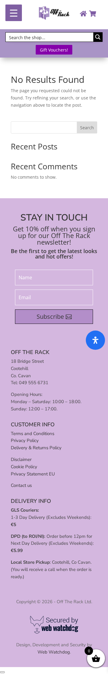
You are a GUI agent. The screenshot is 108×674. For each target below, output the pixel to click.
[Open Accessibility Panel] (95, 340)
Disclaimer (21, 459)
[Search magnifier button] (97, 37)
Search (87, 127)
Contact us (21, 485)
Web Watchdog (54, 652)
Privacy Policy (25, 440)
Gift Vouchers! (54, 50)
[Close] (2, 672)
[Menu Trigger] (13, 13)
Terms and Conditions (32, 434)
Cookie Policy (24, 467)
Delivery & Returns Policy (36, 448)
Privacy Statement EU (33, 474)
